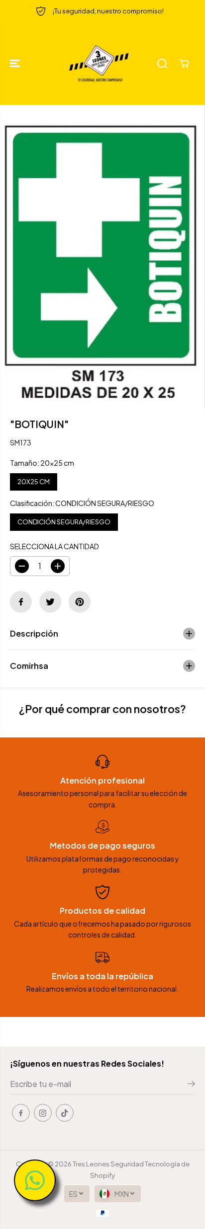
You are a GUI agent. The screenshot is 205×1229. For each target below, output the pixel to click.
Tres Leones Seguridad (108, 1163)
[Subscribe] (191, 1085)
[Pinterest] (80, 602)
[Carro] (184, 63)
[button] (16, 63)
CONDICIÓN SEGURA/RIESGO (63, 519)
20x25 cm (34, 479)
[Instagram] (43, 1113)
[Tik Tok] (65, 1113)
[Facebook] (21, 602)
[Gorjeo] (50, 602)
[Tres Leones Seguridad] (100, 63)
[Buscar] (162, 63)
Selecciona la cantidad (54, 546)
